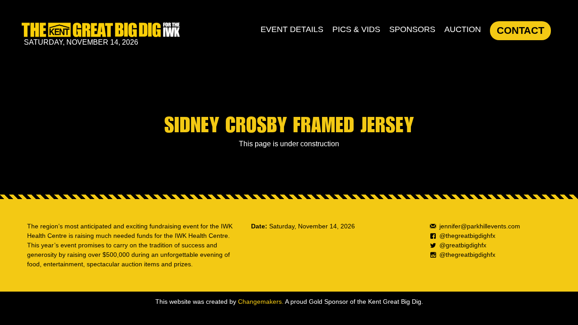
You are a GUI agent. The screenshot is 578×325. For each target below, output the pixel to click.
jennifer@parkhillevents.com (479, 226)
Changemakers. (261, 301)
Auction (462, 29)
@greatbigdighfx (462, 245)
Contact (520, 30)
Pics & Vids (356, 29)
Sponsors (412, 29)
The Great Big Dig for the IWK (101, 30)
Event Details (292, 29)
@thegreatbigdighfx (467, 235)
